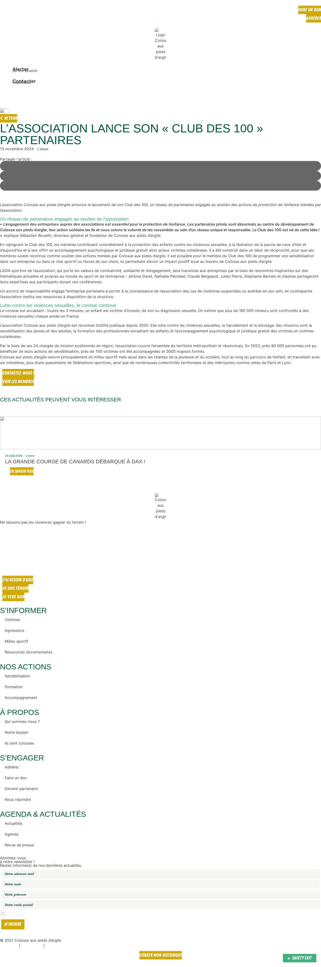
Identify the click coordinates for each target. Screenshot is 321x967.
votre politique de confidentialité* (106, 914)
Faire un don (16, 777)
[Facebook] (6, 536)
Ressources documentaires (28, 652)
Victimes (12, 619)
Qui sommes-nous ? (22, 721)
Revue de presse (19, 845)
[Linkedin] (6, 563)
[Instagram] (6, 550)
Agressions (14, 630)
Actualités (13, 823)
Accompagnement (21, 697)
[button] (5, 449)
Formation (14, 686)
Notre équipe (16, 732)
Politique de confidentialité (62, 946)
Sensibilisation (17, 676)
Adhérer (12, 767)
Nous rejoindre (18, 799)
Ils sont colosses (19, 743)
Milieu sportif (16, 641)
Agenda (11, 834)
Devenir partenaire (21, 788)
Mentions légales (31, 946)
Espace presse (9, 946)
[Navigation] (6, 95)
